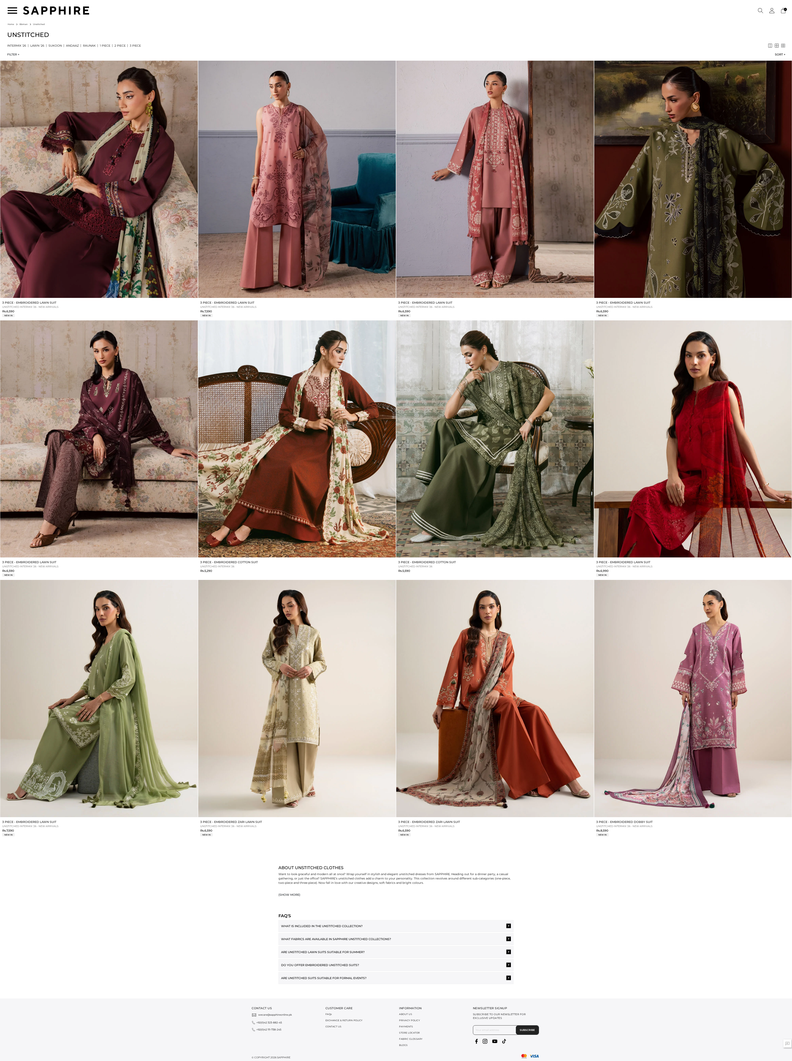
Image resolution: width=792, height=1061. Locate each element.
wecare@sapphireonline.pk (275, 1014)
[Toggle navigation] (12, 10)
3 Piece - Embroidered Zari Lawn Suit (231, 822)
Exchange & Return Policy (344, 1020)
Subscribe (527, 1029)
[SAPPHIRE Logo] (56, 10)
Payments (406, 1026)
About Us (405, 1014)
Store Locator (409, 1032)
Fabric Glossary (411, 1038)
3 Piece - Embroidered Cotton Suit (229, 562)
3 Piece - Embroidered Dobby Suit (624, 822)
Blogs (403, 1045)
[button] (760, 10)
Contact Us (333, 1026)
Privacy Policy (409, 1020)
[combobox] (779, 54)
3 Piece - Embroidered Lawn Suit (29, 302)
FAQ (328, 1014)
